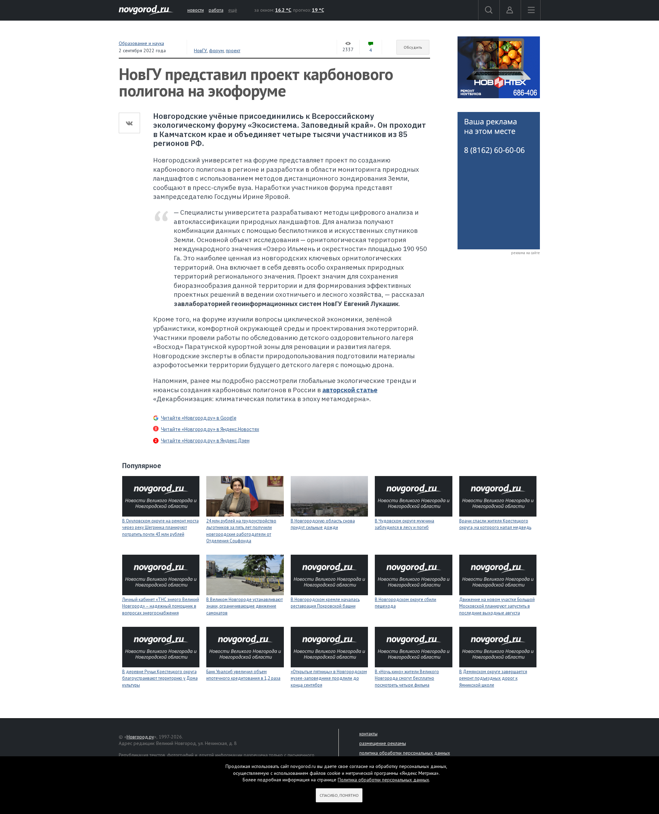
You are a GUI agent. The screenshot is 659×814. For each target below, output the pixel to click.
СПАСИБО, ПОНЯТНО (339, 795)
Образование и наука (141, 43)
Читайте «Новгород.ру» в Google (198, 418)
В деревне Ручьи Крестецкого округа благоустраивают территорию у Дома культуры (160, 678)
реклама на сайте (525, 252)
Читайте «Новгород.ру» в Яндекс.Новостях (210, 429)
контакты (368, 734)
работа (216, 10)
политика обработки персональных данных (404, 753)
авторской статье (350, 390)
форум (216, 50)
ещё (232, 10)
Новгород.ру (140, 737)
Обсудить (413, 47)
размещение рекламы (382, 743)
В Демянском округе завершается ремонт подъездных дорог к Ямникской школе (493, 678)
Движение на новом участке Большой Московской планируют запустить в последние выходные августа (497, 606)
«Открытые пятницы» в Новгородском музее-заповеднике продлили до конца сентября (329, 678)
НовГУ (200, 50)
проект (233, 50)
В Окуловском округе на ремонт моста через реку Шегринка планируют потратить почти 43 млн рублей (160, 527)
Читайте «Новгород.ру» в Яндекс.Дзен (205, 441)
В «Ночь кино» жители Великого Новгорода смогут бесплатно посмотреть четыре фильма (407, 678)
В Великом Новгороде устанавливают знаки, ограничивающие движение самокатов (244, 606)
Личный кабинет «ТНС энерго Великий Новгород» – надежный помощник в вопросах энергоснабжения (160, 606)
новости (195, 10)
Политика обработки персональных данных (383, 780)
